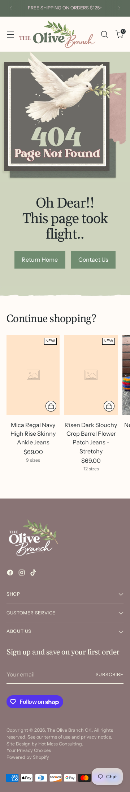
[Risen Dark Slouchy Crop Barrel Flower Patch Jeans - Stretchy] (90, 375)
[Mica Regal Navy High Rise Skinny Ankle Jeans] (33, 375)
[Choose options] (51, 406)
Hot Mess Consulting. (60, 744)
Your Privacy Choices (28, 750)
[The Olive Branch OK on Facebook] (10, 573)
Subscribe (110, 674)
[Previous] (11, 8)
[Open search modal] (104, 34)
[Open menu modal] (10, 34)
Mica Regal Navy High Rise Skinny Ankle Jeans (33, 433)
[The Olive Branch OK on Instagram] (22, 573)
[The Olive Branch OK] (57, 34)
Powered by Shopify (27, 757)
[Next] (119, 8)
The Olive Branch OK (69, 730)
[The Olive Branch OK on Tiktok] (34, 573)
